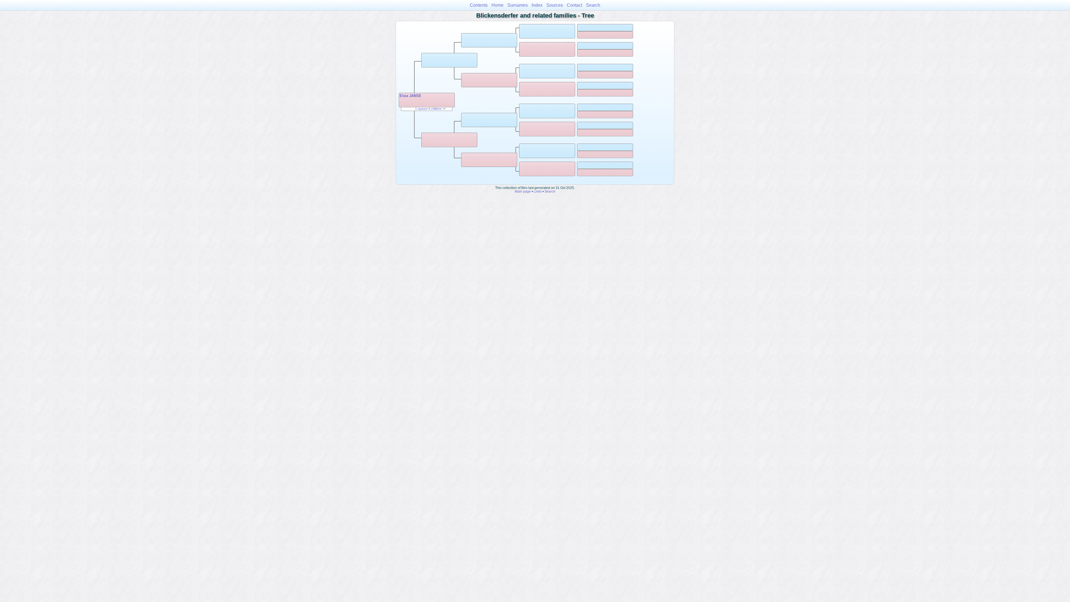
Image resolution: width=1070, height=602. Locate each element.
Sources (554, 5)
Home (498, 5)
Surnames (517, 5)
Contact (574, 5)
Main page (523, 191)
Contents (479, 5)
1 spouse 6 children (428, 108)
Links (538, 191)
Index (537, 5)
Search (593, 5)
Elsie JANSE (410, 96)
